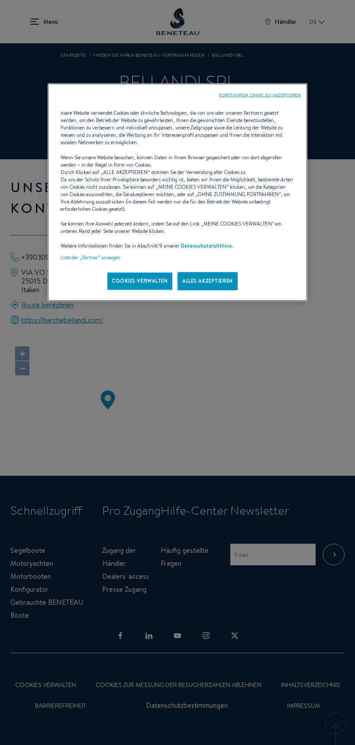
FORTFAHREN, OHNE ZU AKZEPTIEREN (260, 95)
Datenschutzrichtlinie (206, 245)
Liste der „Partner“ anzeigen (90, 257)
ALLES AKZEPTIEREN (207, 280)
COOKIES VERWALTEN (140, 280)
